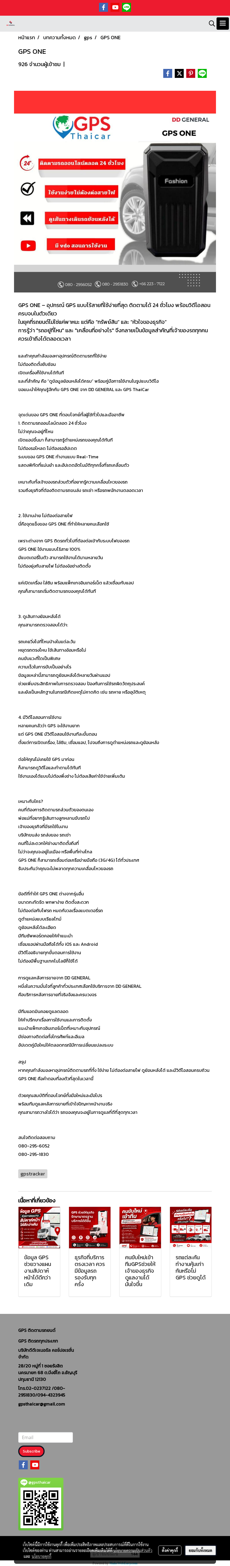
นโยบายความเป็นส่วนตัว (132, 1550)
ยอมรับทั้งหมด (200, 1550)
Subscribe (31, 1451)
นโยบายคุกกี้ (41, 1556)
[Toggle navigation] (223, 23)
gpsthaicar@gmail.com (41, 1403)
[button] (210, 23)
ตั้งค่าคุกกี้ (170, 1550)
